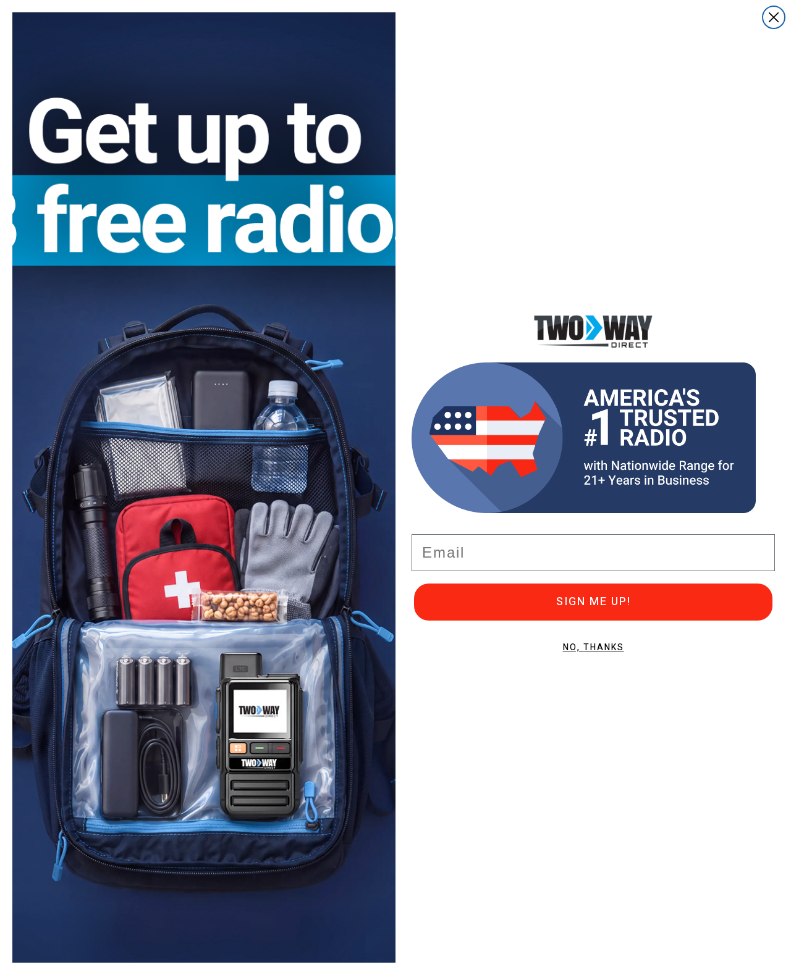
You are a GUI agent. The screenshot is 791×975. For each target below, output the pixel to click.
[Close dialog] (774, 17)
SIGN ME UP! (593, 601)
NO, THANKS (593, 647)
